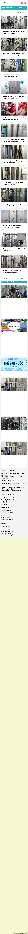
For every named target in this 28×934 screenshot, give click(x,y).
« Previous (6, 278)
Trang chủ (3, 12)
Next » (22, 278)
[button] (15, 2)
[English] (25, 2)
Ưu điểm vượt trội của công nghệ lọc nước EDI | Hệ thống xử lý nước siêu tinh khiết (13, 227)
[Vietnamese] (22, 2)
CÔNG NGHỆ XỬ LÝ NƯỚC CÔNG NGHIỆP (16, 12)
